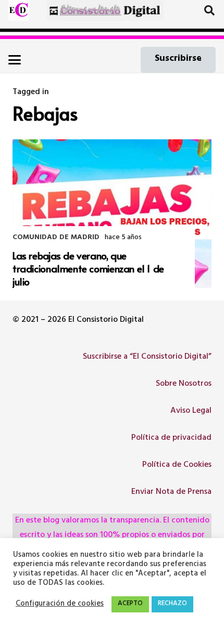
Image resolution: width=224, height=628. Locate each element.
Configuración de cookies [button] (60, 604)
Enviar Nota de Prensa (171, 492)
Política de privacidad (171, 438)
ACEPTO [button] (130, 604)
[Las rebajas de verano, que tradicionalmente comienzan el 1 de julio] (112, 214)
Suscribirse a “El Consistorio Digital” (147, 357)
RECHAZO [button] (172, 604)
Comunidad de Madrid (56, 238)
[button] (209, 10)
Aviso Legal (190, 411)
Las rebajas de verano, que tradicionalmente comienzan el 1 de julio (88, 268)
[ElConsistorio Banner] (105, 10)
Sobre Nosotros (183, 384)
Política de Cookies (176, 465)
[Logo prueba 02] (18, 10)
